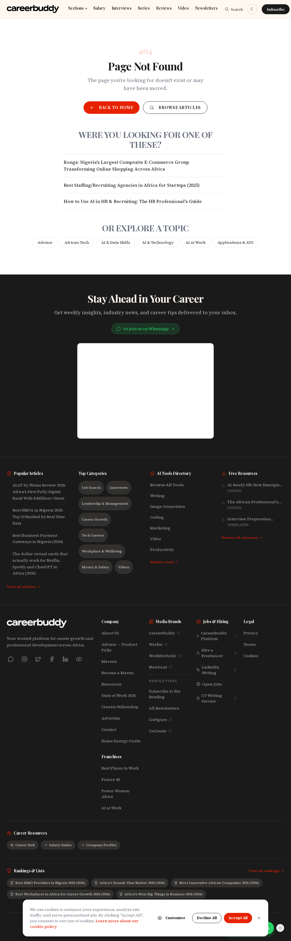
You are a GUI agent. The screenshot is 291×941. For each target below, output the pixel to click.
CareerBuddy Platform (214, 636)
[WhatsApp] (11, 659)
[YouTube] (79, 659)
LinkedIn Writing (210, 670)
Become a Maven (117, 673)
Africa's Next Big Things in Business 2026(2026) (163, 894)
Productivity (162, 549)
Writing (157, 495)
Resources (111, 684)
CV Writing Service (211, 698)
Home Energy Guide (121, 741)
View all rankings (264, 871)
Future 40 (110, 779)
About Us (110, 633)
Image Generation (167, 506)
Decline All (207, 917)
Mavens (109, 661)
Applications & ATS (235, 242)
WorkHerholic (162, 656)
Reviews (164, 8)
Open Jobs (212, 684)
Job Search (91, 487)
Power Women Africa (115, 793)
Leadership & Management (105, 503)
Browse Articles (180, 107)
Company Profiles (101, 845)
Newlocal (158, 667)
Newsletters (206, 8)
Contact (108, 729)
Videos (124, 567)
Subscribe (275, 9)
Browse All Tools (167, 485)
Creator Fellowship (119, 707)
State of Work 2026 (118, 695)
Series (144, 8)
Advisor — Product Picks (119, 647)
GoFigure (158, 719)
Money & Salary (95, 567)
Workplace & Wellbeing (102, 551)
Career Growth (94, 519)
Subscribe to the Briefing (164, 694)
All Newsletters (164, 708)
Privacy (251, 633)
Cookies (251, 656)
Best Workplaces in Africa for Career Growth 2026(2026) (62, 894)
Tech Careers (93, 535)
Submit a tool (162, 562)
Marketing (160, 528)
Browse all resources (240, 537)
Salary (99, 8)
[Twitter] (38, 659)
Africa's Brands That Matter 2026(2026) (132, 883)
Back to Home (116, 107)
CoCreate (158, 731)
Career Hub (25, 845)
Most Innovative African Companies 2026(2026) (219, 883)
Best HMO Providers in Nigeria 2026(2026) (50, 883)
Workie (156, 644)
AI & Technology (158, 242)
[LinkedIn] (65, 659)
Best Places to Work (120, 768)
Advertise (110, 718)
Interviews (122, 8)
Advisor (45, 242)
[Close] (259, 918)
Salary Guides (60, 845)
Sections (77, 8)
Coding (157, 517)
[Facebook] (52, 659)
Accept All (238, 917)
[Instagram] (24, 659)
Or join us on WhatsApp (146, 329)
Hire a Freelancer (212, 653)
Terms (250, 644)
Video (183, 8)
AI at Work (195, 242)
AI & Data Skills (115, 242)
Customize (175, 917)
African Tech (77, 242)
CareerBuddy (162, 633)
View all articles (21, 586)
